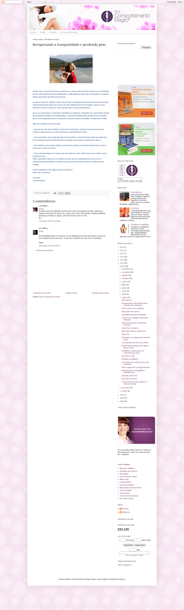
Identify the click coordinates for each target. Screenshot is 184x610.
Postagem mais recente (42, 293)
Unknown (126, 512)
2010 (122, 395)
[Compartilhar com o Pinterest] (69, 193)
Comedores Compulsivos (140, 225)
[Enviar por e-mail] (59, 193)
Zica (41, 228)
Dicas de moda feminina (129, 496)
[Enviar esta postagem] (54, 193)
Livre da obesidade (127, 485)
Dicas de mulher (126, 490)
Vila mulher (124, 474)
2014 (122, 263)
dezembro (126, 269)
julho (124, 285)
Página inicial (71, 293)
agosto (124, 282)
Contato (52, 32)
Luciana (125, 509)
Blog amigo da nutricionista (130, 488)
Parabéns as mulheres (130, 359)
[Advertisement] (71, 272)
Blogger (122, 579)
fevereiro (125, 388)
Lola (41, 206)
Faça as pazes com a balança (133, 308)
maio (124, 291)
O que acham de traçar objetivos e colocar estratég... (134, 383)
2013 (122, 266)
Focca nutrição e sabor (128, 477)
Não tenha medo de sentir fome (134, 331)
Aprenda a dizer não (129, 376)
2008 (122, 401)
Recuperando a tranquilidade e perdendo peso (133, 371)
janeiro (125, 391)
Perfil (42, 32)
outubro (125, 275)
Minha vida (124, 479)
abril (124, 294)
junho (124, 288)
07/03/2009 (135, 208)
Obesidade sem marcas (128, 471)
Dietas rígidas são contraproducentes (136, 367)
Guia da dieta (125, 493)
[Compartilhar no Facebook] (66, 193)
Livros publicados (68, 32)
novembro (126, 272)
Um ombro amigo (126, 499)
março (124, 297)
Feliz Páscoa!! (127, 300)
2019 (122, 247)
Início (33, 32)
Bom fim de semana (129, 379)
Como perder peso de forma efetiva (135, 343)
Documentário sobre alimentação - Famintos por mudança (135, 304)
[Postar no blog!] (61, 193)
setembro (125, 278)
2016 (122, 257)
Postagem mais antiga (100, 293)
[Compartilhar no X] (64, 193)
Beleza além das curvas (130, 312)
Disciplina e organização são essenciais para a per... (133, 352)
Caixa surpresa (136, 192)
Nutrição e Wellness (127, 468)
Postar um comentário (44, 250)
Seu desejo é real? (128, 356)
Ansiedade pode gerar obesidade (134, 315)
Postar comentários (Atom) (49, 297)
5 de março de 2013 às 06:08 (49, 221)
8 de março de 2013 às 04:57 (49, 246)
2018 (122, 250)
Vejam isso (126, 334)
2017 (122, 254)
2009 (122, 398)
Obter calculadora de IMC (134, 555)
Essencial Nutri (125, 482)
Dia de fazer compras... (130, 328)
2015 (122, 260)
